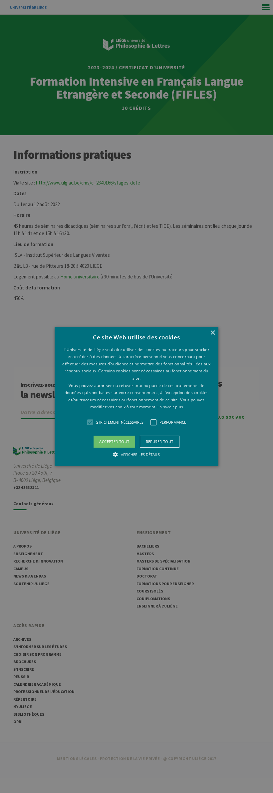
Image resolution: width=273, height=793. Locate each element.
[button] (136, 396)
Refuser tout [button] (159, 441)
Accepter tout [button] (114, 441)
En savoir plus (170, 406)
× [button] (212, 332)
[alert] (136, 396)
